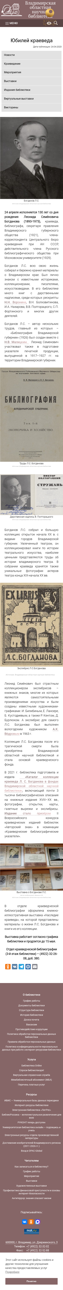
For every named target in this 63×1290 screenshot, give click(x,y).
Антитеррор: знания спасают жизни (31, 1198)
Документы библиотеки (31, 1005)
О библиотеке (31, 994)
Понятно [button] (31, 1281)
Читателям (32, 1160)
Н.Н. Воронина (15, 302)
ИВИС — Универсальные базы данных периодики (31, 1100)
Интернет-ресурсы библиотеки (31, 1105)
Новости (9, 55)
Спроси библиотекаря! (31, 1070)
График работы (31, 1000)
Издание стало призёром (28, 813)
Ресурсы (31, 1094)
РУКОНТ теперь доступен (31, 1122)
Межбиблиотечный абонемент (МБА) (31, 1079)
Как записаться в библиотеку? (31, 1166)
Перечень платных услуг (31, 1084)
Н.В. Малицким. (17, 342)
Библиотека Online (32, 1065)
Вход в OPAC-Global (31, 1150)
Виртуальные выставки (19, 98)
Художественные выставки (31, 1185)
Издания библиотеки (17, 89)
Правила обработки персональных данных (31, 1041)
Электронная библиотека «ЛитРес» (31, 1110)
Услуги (31, 1059)
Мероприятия (12, 72)
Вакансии (31, 1024)
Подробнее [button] (12, 1272)
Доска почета (31, 1019)
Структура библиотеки (31, 1010)
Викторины (11, 107)
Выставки (10, 81)
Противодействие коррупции (31, 1029)
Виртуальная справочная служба (31, 1075)
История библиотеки (31, 1015)
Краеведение (12, 63)
